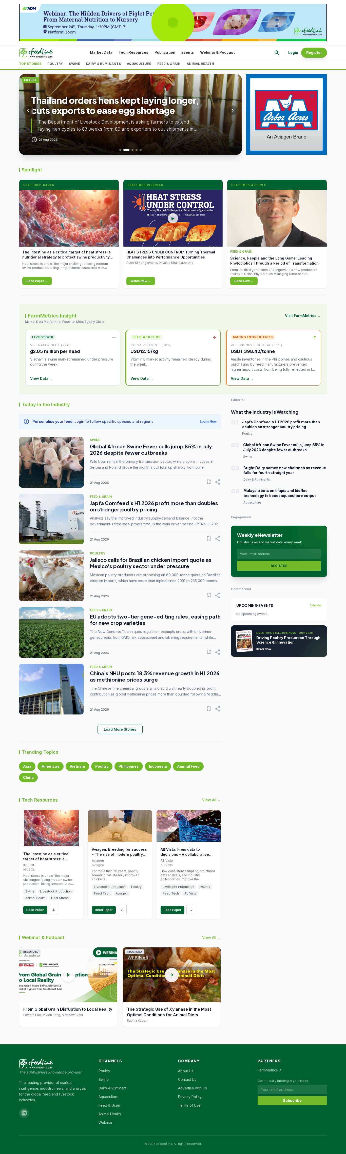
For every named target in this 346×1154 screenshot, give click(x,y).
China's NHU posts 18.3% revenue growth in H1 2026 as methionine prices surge (154, 676)
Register (314, 52)
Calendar (316, 605)
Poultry (55, 64)
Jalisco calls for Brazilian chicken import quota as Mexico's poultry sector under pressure (151, 562)
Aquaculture (139, 64)
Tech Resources (133, 52)
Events (187, 52)
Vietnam (77, 766)
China (28, 777)
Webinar (105, 1122)
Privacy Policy (190, 1097)
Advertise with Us (192, 1088)
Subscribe (292, 1100)
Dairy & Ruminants (103, 64)
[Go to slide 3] (130, 150)
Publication (165, 52)
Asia (27, 766)
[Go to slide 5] (141, 150)
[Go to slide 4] (137, 150)
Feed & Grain (169, 64)
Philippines (129, 766)
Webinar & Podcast (217, 52)
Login (293, 52)
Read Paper (35, 910)
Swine (74, 64)
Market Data (101, 52)
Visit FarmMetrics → (303, 315)
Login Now (208, 421)
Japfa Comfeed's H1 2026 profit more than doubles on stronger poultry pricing (154, 506)
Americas (51, 766)
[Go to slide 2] (124, 150)
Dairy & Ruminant (112, 1088)
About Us (185, 1071)
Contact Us (187, 1079)
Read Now (263, 649)
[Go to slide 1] (120, 150)
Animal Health (200, 64)
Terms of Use (189, 1105)
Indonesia (158, 766)
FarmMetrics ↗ (270, 1070)
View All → (211, 800)
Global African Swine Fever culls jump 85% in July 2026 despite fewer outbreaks (151, 449)
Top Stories (30, 64)
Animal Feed (188, 766)
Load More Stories (120, 729)
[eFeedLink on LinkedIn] (24, 1113)
